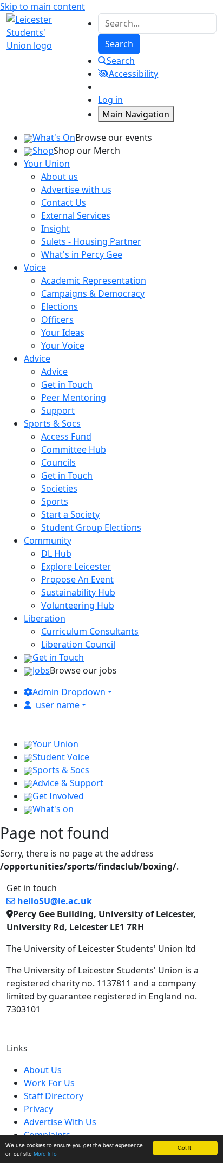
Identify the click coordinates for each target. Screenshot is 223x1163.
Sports (54, 501)
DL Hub (56, 553)
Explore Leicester (76, 566)
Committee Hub (73, 449)
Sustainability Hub (78, 592)
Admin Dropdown (69, 692)
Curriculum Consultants (90, 631)
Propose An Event (77, 579)
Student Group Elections (91, 527)
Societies (59, 488)
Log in (110, 100)
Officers (57, 319)
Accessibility (133, 74)
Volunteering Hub (77, 605)
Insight (55, 228)
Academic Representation (93, 280)
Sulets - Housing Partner (91, 241)
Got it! (185, 1148)
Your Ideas (62, 332)
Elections (59, 306)
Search (121, 61)
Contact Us (63, 202)
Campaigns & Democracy (93, 293)
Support (58, 410)
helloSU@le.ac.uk (53, 901)
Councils (58, 462)
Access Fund (66, 436)
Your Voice (62, 345)
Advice (54, 371)
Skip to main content (42, 6)
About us (59, 176)
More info (45, 1153)
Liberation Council (78, 644)
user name (58, 705)
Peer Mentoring (73, 397)
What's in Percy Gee (81, 254)
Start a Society (70, 514)
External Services (75, 215)
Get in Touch (67, 384)
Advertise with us (76, 189)
